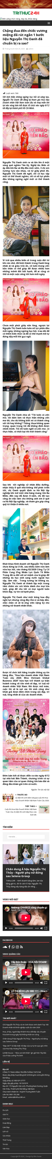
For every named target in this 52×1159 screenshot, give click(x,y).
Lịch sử (5, 1131)
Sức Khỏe (6, 1136)
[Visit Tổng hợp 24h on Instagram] (17, 947)
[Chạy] (6, 928)
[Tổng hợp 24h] (26, 7)
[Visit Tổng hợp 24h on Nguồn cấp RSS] (21, 947)
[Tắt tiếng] (41, 928)
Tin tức (5, 1144)
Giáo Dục (6, 1119)
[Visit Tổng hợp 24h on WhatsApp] (13, 947)
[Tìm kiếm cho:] (26, 837)
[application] (26, 918)
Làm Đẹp (6, 1127)
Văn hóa (6, 1148)
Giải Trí (5, 1114)
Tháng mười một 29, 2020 (15, 49)
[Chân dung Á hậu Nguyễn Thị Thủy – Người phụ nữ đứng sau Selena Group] (26, 854)
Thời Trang (7, 1140)
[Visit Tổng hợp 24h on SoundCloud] (5, 947)
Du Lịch (5, 1110)
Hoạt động (7, 1123)
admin (30, 49)
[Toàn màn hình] (46, 928)
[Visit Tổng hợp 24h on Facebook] (9, 947)
